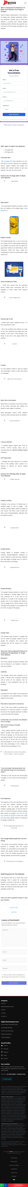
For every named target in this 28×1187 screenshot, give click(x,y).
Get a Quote (19, 1185)
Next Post (14, 912)
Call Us (6, 1185)
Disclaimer (14, 1176)
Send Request (14, 114)
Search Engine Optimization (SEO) (9, 1024)
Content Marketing (5, 1037)
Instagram (6, 1052)
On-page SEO (8, 161)
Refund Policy (14, 1161)
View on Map (7, 1079)
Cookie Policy (14, 1169)
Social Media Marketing (7, 1027)
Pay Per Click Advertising (7, 1031)
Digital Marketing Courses (7, 1006)
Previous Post (14, 907)
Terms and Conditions (14, 1165)
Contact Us (4, 1016)
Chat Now (2, 1185)
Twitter (5, 1055)
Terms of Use (14, 1172)
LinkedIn (6, 1058)
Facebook (6, 1048)
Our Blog (3, 1013)
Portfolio (3, 1009)
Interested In (6, 105)
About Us (3, 1003)
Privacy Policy (14, 1157)
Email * (4, 88)
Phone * (5, 97)
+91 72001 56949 (11, 1074)
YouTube (6, 1045)
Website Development (6, 1034)
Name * (4, 79)
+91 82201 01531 (21, 1074)
